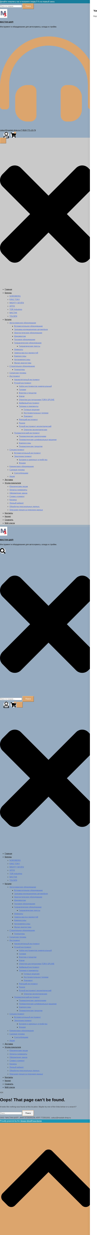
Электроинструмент (23, 456)
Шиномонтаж (20, 336)
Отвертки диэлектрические (35, 430)
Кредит (8, 516)
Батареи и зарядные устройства (33, 460)
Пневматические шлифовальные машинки (38, 440)
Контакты (9, 513)
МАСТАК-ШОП (6, 22)
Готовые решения (32, 410)
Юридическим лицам (18, 486)
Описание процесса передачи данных (26, 510)
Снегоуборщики (21, 473)
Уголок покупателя (13, 483)
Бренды (8, 293)
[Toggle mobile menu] (3, 140)
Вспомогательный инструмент (27, 453)
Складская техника (17, 373)
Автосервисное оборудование (22, 323)
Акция (12, 476)
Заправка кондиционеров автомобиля (31, 329)
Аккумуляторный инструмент (27, 380)
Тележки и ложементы (28, 406)
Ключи (21, 396)
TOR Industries (15, 309)
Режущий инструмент (28, 420)
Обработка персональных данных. (24, 507)
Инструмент (14, 376)
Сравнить (9, 520)
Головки (22, 390)
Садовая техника (17, 470)
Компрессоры (20, 356)
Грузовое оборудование (24, 340)
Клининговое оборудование (21, 466)
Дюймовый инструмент (29, 403)
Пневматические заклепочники (32, 436)
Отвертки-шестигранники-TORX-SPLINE (36, 400)
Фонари (22, 463)
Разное (22, 423)
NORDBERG (15, 296)
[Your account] (6, 134)
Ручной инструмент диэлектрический (35, 426)
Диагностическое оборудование (28, 333)
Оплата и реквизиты (18, 490)
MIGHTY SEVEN (16, 303)
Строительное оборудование (22, 366)
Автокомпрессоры (22, 360)
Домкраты (18, 350)
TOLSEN (13, 316)
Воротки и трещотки (27, 393)
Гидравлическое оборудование (28, 343)
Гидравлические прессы (29, 346)
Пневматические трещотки (30, 446)
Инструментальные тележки (36, 413)
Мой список (10, 523)
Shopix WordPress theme (31, 1121)
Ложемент (28, 416)
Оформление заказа (18, 493)
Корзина (13, 500)
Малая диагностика (22, 363)
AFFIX (12, 306)
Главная (8, 289)
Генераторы (19, 370)
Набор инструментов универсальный (35, 386)
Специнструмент (16, 450)
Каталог (8, 320)
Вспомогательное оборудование (28, 326)
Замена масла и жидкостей (26, 353)
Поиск (28, 6)
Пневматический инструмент (27, 433)
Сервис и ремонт (16, 496)
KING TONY (14, 299)
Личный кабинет (16, 503)
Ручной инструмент (22, 383)
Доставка (9, 480)
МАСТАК (13, 313)
